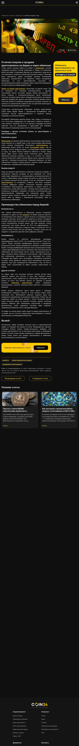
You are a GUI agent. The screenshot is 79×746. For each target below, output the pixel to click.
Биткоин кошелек (18, 733)
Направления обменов (20, 719)
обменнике (40, 68)
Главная (4, 15)
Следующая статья (40, 378)
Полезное (19, 15)
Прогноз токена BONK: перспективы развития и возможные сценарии (14, 411)
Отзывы (43, 722)
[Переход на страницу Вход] (76, 2)
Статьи (11, 15)
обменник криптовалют (21, 283)
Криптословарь (17, 716)
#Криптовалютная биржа (22, 360)
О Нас (43, 716)
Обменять (41, 348)
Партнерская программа (49, 726)
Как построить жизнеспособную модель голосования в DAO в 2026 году (58, 411)
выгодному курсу (37, 147)
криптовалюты (42, 145)
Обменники (5, 141)
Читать (5, 426)
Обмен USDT (17, 736)
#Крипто (5, 360)
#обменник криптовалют (12, 364)
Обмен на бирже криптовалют (13, 89)
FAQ (42, 733)
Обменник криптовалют (20, 729)
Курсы (43, 719)
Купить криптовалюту (19, 726)
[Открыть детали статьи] (20, 399)
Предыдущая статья (13, 378)
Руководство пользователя (49, 729)
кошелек (26, 215)
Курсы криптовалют (19, 722)
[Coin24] (39, 2)
